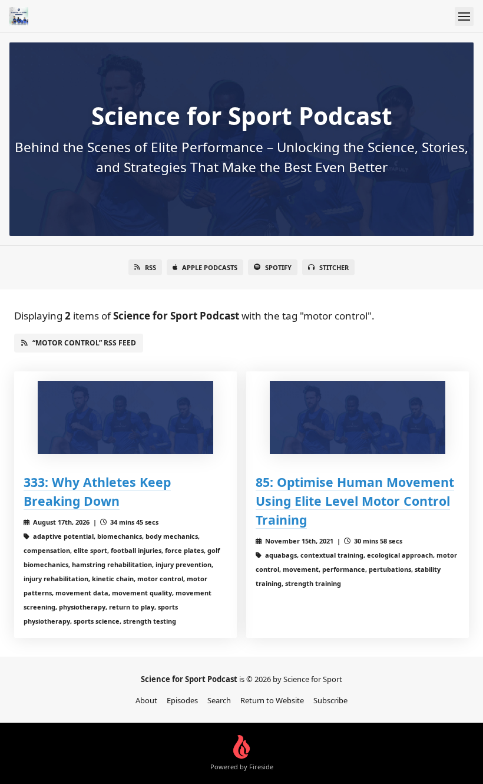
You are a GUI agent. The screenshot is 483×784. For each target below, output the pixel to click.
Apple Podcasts (209, 267)
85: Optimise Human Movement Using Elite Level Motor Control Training (355, 500)
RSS (150, 267)
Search (219, 700)
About (146, 700)
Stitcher (334, 267)
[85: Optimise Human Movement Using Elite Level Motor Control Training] (357, 417)
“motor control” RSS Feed (84, 343)
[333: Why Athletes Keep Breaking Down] (125, 417)
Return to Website (272, 700)
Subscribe (330, 700)
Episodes (182, 700)
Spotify (278, 267)
